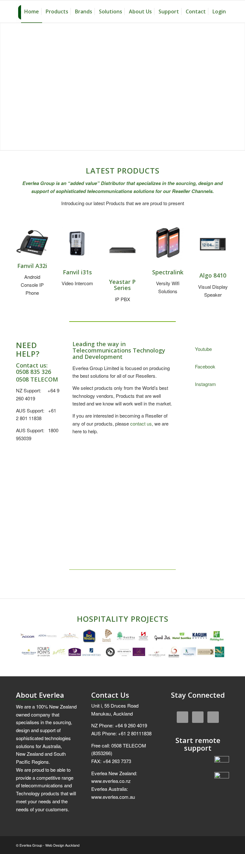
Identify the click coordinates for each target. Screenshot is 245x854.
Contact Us (110, 695)
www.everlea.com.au (113, 796)
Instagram (205, 384)
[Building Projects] (122, 644)
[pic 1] (213, 244)
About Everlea (40, 695)
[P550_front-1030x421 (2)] (122, 249)
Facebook (205, 366)
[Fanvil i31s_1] (77, 243)
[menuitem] (31, 11)
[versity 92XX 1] (168, 243)
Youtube (203, 348)
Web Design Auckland (62, 845)
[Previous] (151, 462)
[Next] (166, 462)
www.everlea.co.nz (111, 780)
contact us (141, 423)
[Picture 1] (32, 243)
